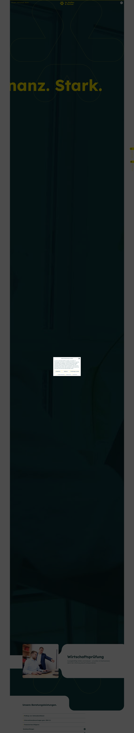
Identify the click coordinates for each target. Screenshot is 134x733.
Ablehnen (66, 371)
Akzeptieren (58, 371)
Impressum (75, 374)
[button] (79, 358)
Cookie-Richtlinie (61, 374)
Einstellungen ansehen (75, 371)
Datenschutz (68, 374)
